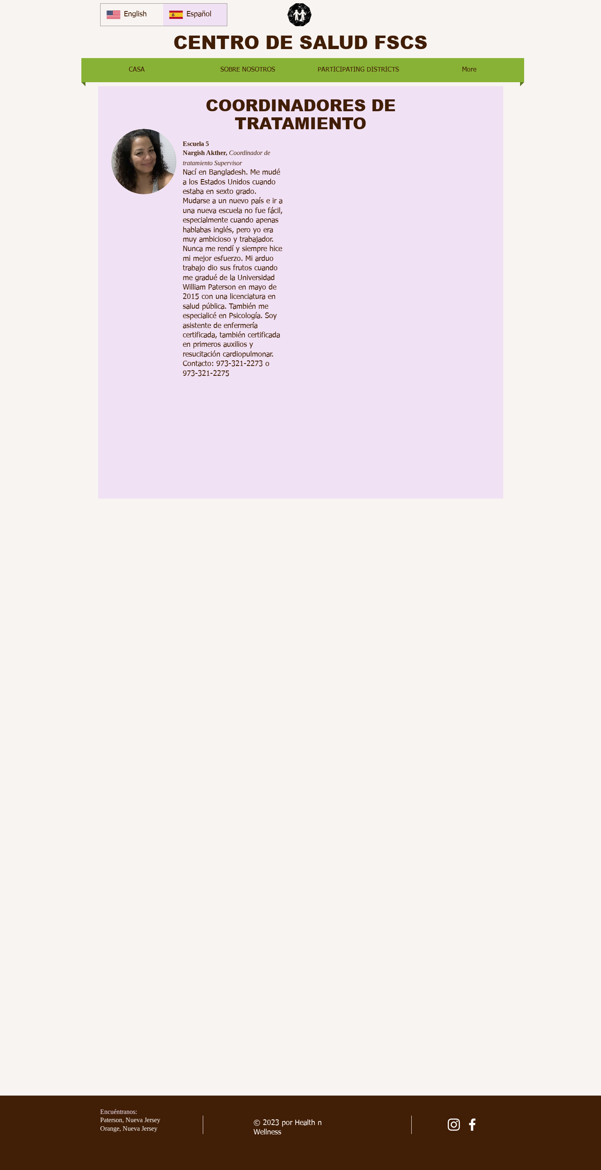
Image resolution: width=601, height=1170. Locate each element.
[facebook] (472, 1124)
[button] (247, 70)
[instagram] (454, 1124)
